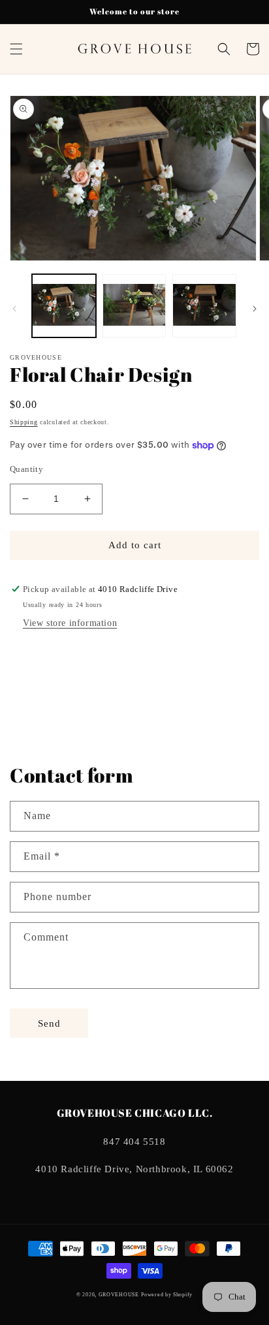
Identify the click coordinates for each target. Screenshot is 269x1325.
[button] (16, 49)
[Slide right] (254, 308)
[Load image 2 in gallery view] (134, 306)
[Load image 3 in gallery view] (204, 306)
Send (49, 1023)
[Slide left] (14, 308)
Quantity (26, 469)
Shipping (24, 422)
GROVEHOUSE (119, 1295)
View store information (70, 623)
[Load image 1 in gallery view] (64, 306)
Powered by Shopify (167, 1295)
